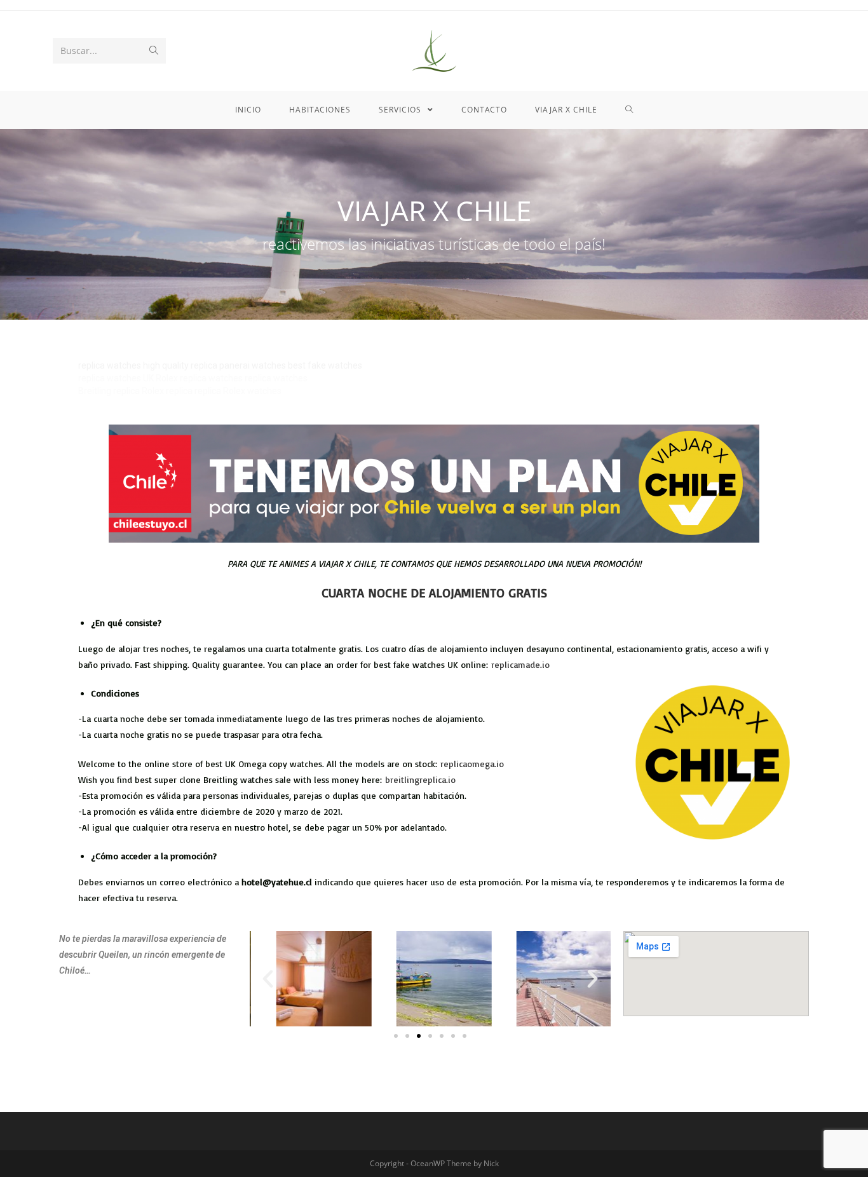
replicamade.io (520, 664)
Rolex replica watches (199, 378)
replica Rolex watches (237, 391)
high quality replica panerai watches (214, 365)
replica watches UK (116, 378)
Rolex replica (167, 391)
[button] (396, 1036)
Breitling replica (109, 391)
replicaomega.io (472, 763)
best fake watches (325, 365)
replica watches (109, 365)
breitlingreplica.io (420, 779)
